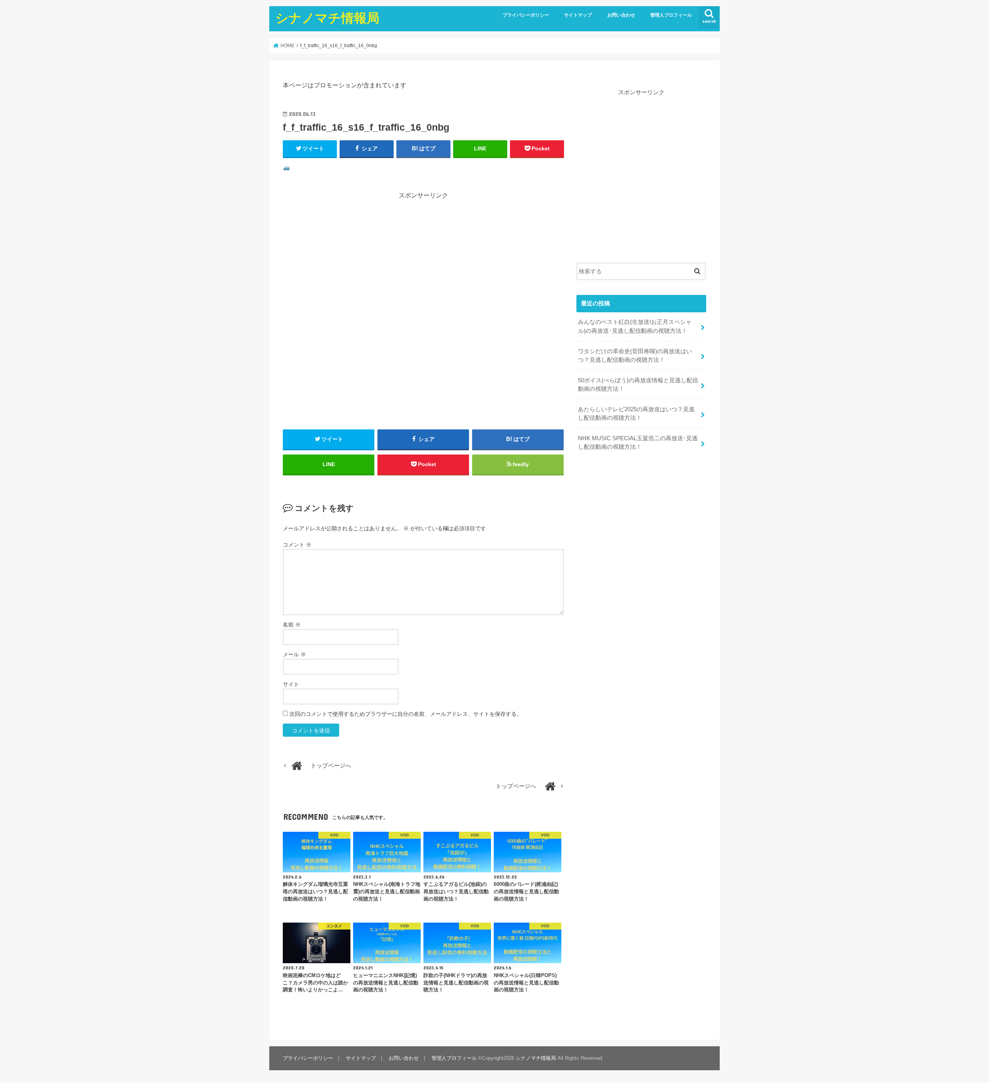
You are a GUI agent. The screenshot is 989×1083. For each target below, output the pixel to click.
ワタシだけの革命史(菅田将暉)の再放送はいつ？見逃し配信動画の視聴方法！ (635, 355)
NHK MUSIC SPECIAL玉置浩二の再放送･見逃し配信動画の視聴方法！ (638, 442)
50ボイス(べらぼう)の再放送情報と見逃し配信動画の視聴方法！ (638, 384)
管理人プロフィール (671, 15)
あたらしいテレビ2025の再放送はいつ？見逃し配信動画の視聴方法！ (636, 413)
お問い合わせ (621, 15)
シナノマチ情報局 (327, 17)
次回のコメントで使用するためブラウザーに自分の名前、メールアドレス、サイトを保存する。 (405, 714)
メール (294, 654)
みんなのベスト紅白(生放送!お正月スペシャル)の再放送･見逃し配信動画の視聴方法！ (635, 326)
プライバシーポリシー (526, 15)
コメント (297, 545)
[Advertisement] (423, 254)
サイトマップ (578, 15)
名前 (292, 625)
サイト (291, 684)
